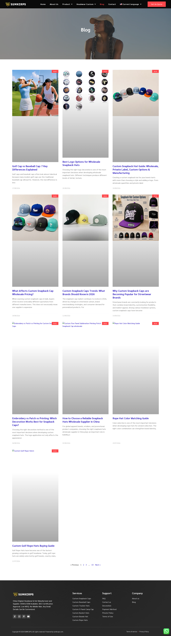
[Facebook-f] (15, 616)
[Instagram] (19, 616)
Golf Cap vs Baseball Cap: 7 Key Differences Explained (30, 167)
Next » (98, 565)
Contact (112, 4)
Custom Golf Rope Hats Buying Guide (33, 545)
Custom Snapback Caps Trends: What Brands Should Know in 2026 (83, 292)
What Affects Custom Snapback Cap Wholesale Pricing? (32, 292)
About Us (54, 4)
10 (92, 565)
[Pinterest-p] (24, 616)
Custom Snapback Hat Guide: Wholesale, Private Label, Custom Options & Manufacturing (135, 169)
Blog (102, 4)
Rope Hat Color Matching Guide (131, 418)
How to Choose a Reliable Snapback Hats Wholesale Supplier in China (82, 420)
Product (66, 4)
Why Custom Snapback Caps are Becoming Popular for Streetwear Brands (132, 294)
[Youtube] (28, 616)
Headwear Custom (85, 4)
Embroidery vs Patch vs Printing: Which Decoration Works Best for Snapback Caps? (34, 421)
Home (43, 4)
